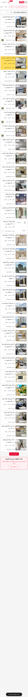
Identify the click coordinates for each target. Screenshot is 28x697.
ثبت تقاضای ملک (14, 467)
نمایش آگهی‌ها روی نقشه (14, 694)
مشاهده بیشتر (14, 454)
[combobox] (6, 12)
